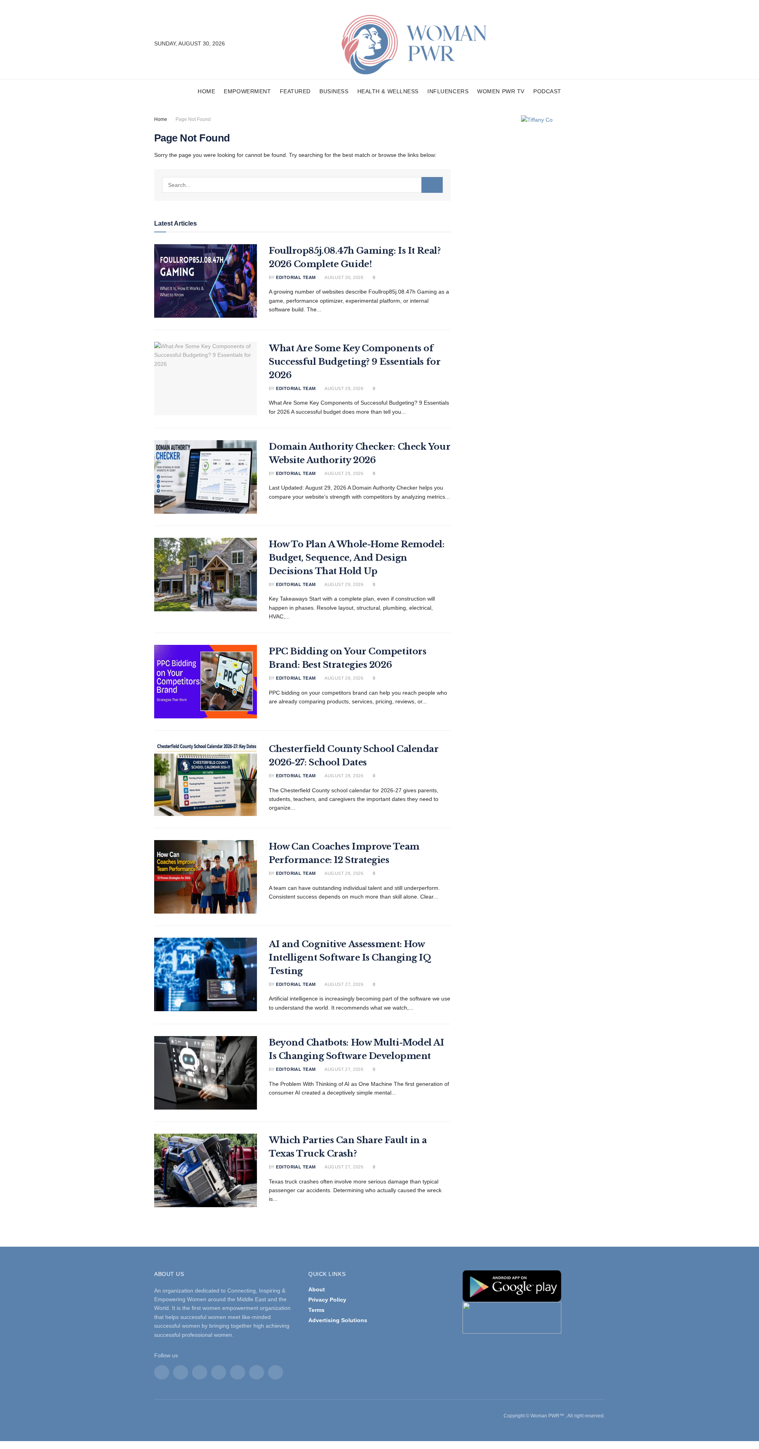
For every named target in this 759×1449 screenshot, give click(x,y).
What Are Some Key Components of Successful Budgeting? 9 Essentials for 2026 (354, 362)
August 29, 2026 (343, 388)
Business (333, 91)
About (316, 1289)
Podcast (547, 91)
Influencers (447, 91)
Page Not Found (193, 119)
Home (206, 91)
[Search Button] (432, 185)
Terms (316, 1310)
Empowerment (247, 91)
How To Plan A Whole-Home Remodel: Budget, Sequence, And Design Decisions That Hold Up (356, 558)
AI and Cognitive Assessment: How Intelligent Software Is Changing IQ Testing (350, 957)
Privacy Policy (327, 1299)
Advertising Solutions (337, 1320)
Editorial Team (295, 277)
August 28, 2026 (343, 678)
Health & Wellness (388, 91)
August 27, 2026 (343, 984)
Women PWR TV (501, 91)
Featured (295, 91)
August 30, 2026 (343, 277)
